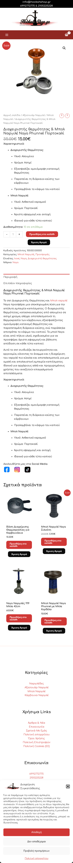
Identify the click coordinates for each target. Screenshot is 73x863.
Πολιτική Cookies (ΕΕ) (36, 746)
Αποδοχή (36, 832)
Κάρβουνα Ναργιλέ (37, 695)
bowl (17, 258)
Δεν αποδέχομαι (36, 841)
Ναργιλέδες (36, 683)
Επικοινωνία (36, 727)
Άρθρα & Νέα (36, 723)
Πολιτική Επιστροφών (36, 742)
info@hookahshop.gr (36, 2)
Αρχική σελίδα (11, 115)
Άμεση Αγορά (39, 242)
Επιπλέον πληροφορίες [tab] (17, 283)
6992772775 (36, 774)
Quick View (19, 519)
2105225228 (45, 5)
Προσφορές (42, 254)
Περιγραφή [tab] (10, 277)
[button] (68, 786)
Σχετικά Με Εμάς (36, 730)
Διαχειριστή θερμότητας (42, 258)
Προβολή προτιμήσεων (36, 851)
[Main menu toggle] (6, 34)
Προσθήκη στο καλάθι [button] (18, 545)
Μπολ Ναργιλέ (26, 254)
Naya (24, 258)
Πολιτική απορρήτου (36, 858)
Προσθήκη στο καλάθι (42, 234)
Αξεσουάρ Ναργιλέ (34, 115)
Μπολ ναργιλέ (58, 300)
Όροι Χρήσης (36, 738)
